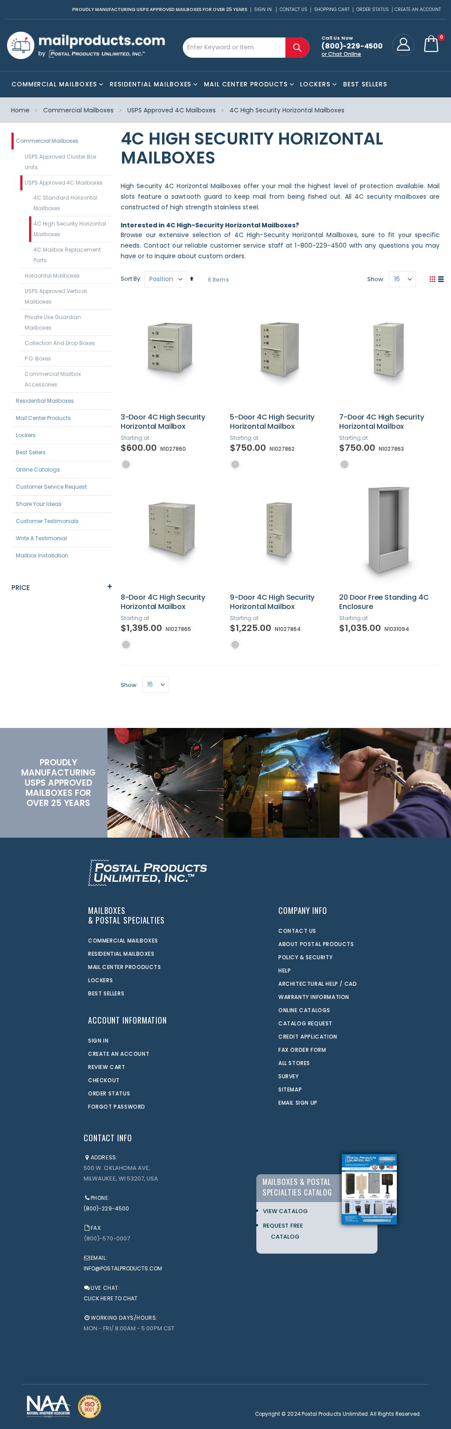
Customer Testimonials (47, 521)
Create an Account (418, 9)
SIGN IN (98, 1040)
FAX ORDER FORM (302, 1050)
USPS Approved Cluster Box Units (60, 162)
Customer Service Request (51, 486)
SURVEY (288, 1076)
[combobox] (246, 47)
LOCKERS (100, 980)
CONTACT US (297, 931)
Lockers (26, 435)
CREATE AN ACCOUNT (118, 1054)
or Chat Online (341, 54)
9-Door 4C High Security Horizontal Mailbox (272, 602)
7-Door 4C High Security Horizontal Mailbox (381, 421)
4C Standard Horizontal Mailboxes (65, 203)
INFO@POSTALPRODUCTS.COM (123, 1268)
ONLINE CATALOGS (304, 1010)
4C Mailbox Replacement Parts (67, 255)
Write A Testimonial (41, 538)
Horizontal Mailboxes (52, 275)
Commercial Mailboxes (78, 110)
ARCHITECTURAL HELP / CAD (317, 983)
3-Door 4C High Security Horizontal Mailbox (163, 421)
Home (20, 110)
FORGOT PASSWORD (116, 1106)
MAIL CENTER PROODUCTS (124, 967)
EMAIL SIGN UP (298, 1102)
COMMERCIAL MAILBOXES (123, 940)
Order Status (372, 9)
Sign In (263, 9)
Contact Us (293, 9)
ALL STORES (294, 1063)
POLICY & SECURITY (305, 957)
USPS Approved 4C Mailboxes (171, 110)
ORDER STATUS (109, 1093)
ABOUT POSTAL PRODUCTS (316, 944)
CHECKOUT (104, 1080)
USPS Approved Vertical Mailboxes (56, 296)
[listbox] (171, 463)
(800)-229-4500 (106, 1208)
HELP (284, 970)
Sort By (130, 279)
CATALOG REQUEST (305, 1023)
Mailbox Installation (42, 555)
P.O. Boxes (38, 358)
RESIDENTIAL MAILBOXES (121, 954)
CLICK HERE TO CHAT (110, 1298)
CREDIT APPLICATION (307, 1036)
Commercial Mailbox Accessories (53, 379)
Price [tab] (20, 587)
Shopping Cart (332, 9)
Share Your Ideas (39, 504)
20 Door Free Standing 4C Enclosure (384, 602)
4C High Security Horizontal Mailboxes (69, 229)
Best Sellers (31, 452)
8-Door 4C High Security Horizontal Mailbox (163, 602)
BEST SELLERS (106, 993)
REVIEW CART (107, 1067)
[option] (126, 464)
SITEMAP (290, 1089)
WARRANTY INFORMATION (313, 997)
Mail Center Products (43, 418)
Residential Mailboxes (45, 401)
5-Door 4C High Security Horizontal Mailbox (272, 421)
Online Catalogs (38, 469)
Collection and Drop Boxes (60, 343)
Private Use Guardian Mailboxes (53, 322)
